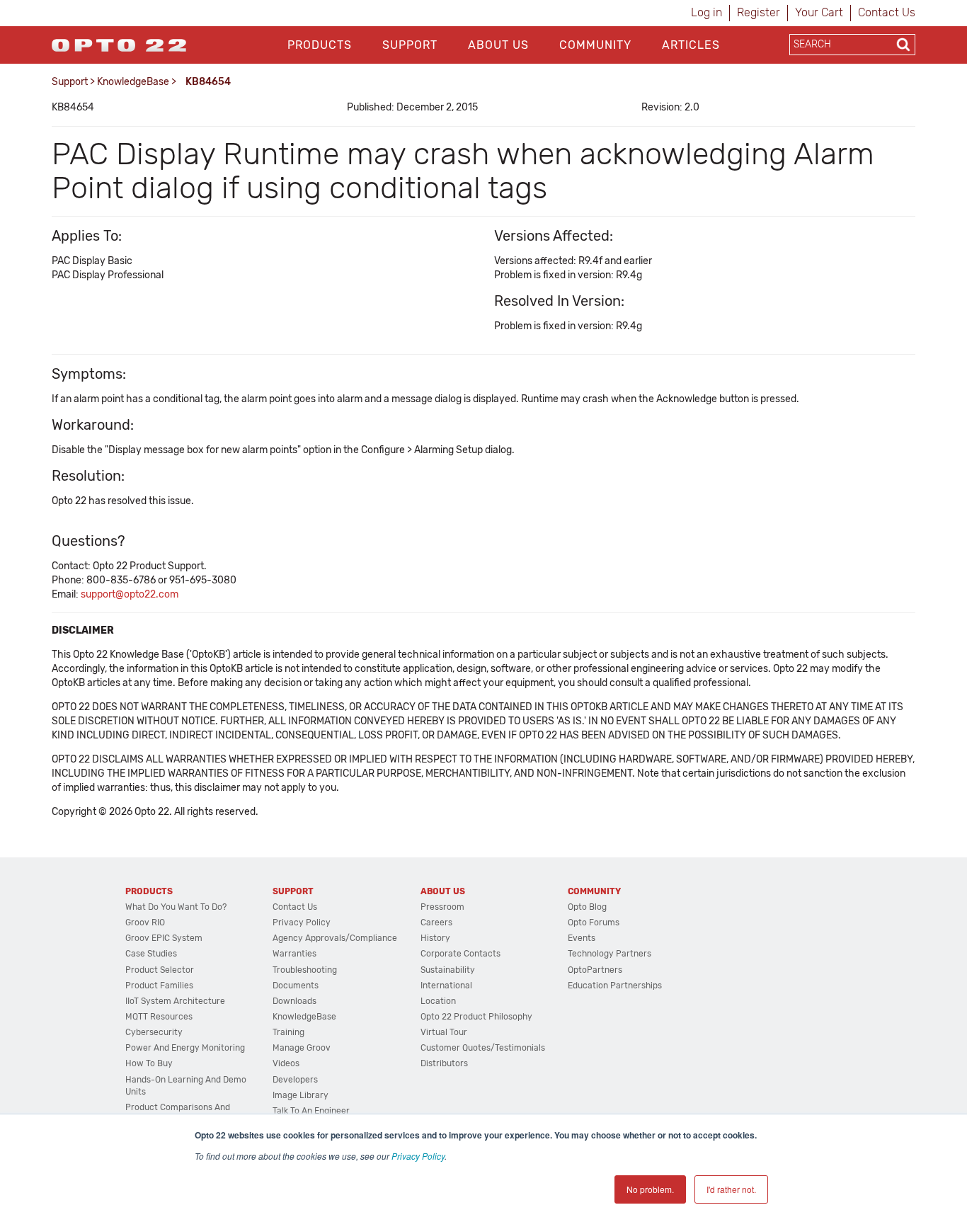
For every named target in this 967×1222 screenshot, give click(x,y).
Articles (691, 45)
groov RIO (145, 922)
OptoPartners (595, 970)
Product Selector (159, 970)
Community (595, 45)
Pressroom (442, 907)
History (435, 938)
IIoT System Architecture (175, 1001)
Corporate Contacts (460, 954)
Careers (436, 922)
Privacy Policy (418, 1156)
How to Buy (149, 1063)
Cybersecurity (154, 1032)
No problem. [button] (650, 1189)
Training (288, 1032)
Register (758, 12)
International (446, 985)
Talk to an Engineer (311, 1111)
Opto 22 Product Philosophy (476, 1017)
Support (409, 45)
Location (438, 1001)
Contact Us (886, 12)
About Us (498, 45)
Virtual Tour (443, 1032)
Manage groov (302, 1048)
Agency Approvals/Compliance (335, 938)
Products (319, 45)
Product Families (159, 985)
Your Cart (819, 12)
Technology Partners (609, 954)
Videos (286, 1063)
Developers (295, 1080)
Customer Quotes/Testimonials (482, 1048)
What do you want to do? (176, 907)
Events (581, 938)
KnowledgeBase (133, 82)
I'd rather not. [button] (731, 1189)
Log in (706, 12)
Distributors (444, 1063)
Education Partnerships (615, 985)
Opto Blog (587, 907)
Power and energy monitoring (185, 1048)
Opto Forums (593, 922)
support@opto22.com (129, 594)
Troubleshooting (305, 970)
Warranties (294, 954)
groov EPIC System (163, 938)
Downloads (294, 1001)
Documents (296, 985)
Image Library (300, 1095)
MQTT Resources (159, 1017)
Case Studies (151, 954)
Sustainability (447, 970)
